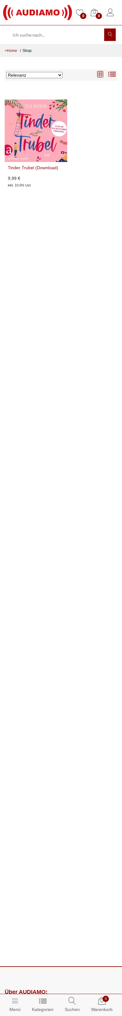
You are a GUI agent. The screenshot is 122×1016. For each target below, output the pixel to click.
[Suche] (110, 34)
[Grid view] (100, 75)
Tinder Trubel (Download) (33, 167)
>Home (11, 50)
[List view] (112, 75)
